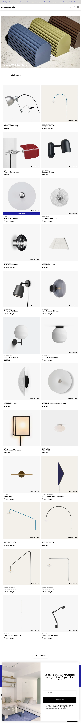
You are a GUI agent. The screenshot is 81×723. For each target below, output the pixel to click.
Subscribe (60, 700)
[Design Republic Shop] (8, 7)
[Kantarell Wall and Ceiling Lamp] (59, 381)
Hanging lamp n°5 (48, 589)
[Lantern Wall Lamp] (21, 335)
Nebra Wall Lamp (48, 264)
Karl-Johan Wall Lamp (50, 311)
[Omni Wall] (21, 474)
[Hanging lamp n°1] (21, 520)
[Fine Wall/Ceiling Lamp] (21, 613)
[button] (62, 7)
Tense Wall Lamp (10, 403)
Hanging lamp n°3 (48, 542)
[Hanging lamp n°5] (59, 567)
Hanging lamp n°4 (10, 589)
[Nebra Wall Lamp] (59, 242)
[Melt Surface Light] (21, 242)
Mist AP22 (46, 450)
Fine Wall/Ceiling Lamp (12, 635)
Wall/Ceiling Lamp (11, 218)
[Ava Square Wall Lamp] (21, 428)
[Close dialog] (76, 665)
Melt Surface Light (11, 264)
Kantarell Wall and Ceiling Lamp (54, 403)
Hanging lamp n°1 (10, 542)
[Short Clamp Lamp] (21, 103)
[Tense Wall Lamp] (21, 381)
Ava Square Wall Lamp (12, 450)
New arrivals (21, 213)
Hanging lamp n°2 (48, 125)
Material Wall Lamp (11, 311)
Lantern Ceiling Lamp (50, 357)
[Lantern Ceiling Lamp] (59, 335)
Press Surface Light (50, 218)
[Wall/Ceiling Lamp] (21, 196)
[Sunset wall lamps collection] (59, 474)
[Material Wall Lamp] (21, 289)
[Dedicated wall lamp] (59, 613)
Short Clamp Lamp (11, 125)
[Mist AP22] (59, 428)
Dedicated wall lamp (50, 635)
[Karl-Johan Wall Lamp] (59, 289)
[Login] (70, 7)
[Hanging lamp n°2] (59, 103)
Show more (41, 646)
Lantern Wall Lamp (11, 357)
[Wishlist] (66, 7)
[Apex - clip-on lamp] (21, 150)
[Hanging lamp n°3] (59, 520)
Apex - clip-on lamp (11, 172)
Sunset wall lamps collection (53, 496)
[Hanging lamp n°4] (21, 567)
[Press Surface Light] (59, 196)
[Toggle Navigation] (78, 7)
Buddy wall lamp (48, 172)
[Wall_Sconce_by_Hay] (40, 42)
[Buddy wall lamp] (59, 150)
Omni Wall (8, 496)
